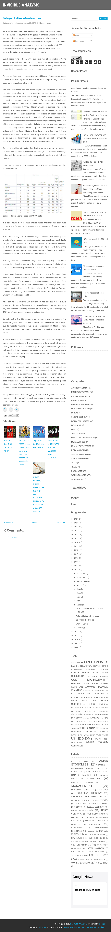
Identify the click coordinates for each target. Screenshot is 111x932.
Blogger (102, 924)
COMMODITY (76, 400)
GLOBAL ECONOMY (79, 417)
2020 (76, 542)
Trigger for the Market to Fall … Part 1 (38, 444)
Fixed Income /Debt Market (90, 800)
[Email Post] (5, 415)
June (79, 593)
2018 (76, 550)
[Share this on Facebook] (11, 409)
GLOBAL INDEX (79, 701)
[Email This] (9, 415)
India (73, 429)
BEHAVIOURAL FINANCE (90, 666)
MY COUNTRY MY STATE (81, 446)
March (79, 605)
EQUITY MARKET (100, 683)
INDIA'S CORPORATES (80, 421)
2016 (76, 558)
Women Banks (82, 624)
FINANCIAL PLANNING (83, 796)
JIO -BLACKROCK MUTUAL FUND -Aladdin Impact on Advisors (94, 319)
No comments (45, 23)
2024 (76, 527)
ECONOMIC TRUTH (80, 683)
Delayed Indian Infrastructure (22, 18)
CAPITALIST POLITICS (100, 673)
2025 (76, 523)
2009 (76, 643)
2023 (76, 531)
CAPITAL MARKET (78, 396)
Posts (77, 35)
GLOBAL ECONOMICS (80, 697)
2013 (76, 570)
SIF (101, 728)
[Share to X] (15, 415)
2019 (76, 546)
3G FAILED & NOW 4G (85, 620)
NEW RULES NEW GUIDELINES (84, 838)
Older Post (61, 522)
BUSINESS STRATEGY (80, 392)
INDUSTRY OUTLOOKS (98, 708)
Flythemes (42, 927)
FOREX (74, 413)
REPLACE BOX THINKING (95, 841)
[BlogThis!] (12, 415)
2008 (76, 647)
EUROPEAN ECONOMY (80, 409)
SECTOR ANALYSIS (79, 454)
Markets (86, 718)
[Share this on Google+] (5, 409)
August (80, 585)
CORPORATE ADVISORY (97, 676)
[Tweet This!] (16, 409)
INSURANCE (76, 425)
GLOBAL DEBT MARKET (97, 694)
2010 (76, 639)
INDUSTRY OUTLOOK (79, 708)
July (78, 589)
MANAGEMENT (89, 714)
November (81, 577)
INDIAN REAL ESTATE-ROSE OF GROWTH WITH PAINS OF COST (95, 138)
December (81, 573)
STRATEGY (104, 732)
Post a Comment (15, 537)
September (81, 581)
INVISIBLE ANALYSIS (21, 4)
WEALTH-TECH (77, 742)
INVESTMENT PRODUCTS (96, 711)
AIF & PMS (75, 663)
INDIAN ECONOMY (98, 704)
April (79, 601)
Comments (79, 41)
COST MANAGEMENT (80, 404)
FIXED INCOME (89, 691)
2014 (76, 566)
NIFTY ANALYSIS (78, 450)
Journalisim (76, 433)
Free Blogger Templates (95, 927)
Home (34, 522)
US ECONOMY (77, 471)
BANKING (75, 666)
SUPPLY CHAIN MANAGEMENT (83, 735)
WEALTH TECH (101, 739)
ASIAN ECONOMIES (79, 388)
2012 (76, 632)
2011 (76, 635)
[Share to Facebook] (17, 415)
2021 (76, 538)
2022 (76, 534)
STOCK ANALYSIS (78, 458)
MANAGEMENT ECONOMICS (83, 438)
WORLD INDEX (77, 479)
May (79, 597)
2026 (76, 519)
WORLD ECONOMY (79, 475)
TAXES (74, 463)
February (80, 628)
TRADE (74, 467)
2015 (76, 562)
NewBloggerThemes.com (73, 927)
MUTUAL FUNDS (78, 442)
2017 (76, 554)
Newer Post (8, 522)
